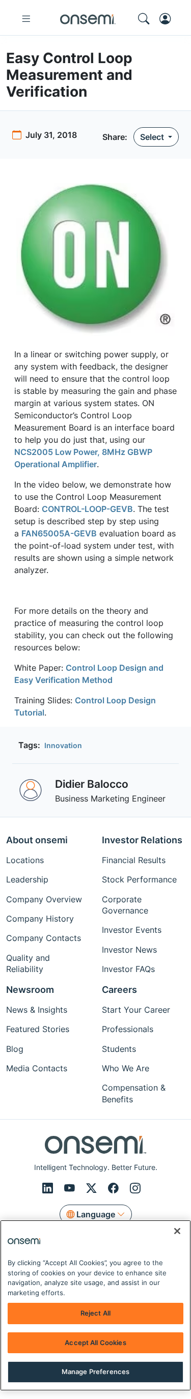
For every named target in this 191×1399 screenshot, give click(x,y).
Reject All (95, 1313)
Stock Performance (139, 879)
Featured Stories (37, 1029)
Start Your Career (136, 1010)
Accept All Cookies (95, 1342)
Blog (14, 1049)
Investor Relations (142, 840)
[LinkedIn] (49, 1188)
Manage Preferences (95, 1371)
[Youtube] (71, 1188)
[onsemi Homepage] (88, 19)
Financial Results (134, 860)
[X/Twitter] (93, 1188)
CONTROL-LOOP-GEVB (87, 509)
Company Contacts (43, 938)
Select (153, 137)
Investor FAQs (128, 969)
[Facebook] (115, 1188)
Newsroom (30, 989)
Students (119, 1049)
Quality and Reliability (28, 963)
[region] (95, 1305)
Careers (119, 989)
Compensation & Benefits (134, 1093)
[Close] (177, 1231)
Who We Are (125, 1068)
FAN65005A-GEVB (59, 533)
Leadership (27, 879)
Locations (25, 860)
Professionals (127, 1029)
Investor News (129, 950)
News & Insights (36, 1010)
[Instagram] (135, 1188)
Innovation (63, 745)
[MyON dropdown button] (168, 19)
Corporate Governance (125, 905)
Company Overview (44, 899)
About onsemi (37, 840)
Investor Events (131, 930)
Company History (40, 918)
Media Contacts (36, 1068)
